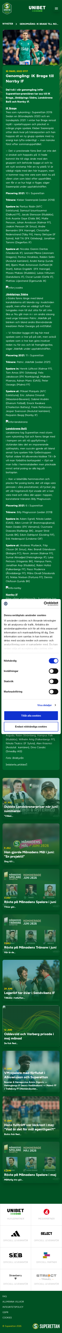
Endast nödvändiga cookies (31, 726)
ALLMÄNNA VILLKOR (13, 1301)
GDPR (5, 1312)
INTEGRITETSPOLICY (12, 1307)
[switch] (53, 671)
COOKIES (7, 1317)
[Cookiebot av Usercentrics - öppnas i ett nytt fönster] (44, 604)
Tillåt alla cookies (31, 715)
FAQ (4, 1296)
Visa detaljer (44, 705)
